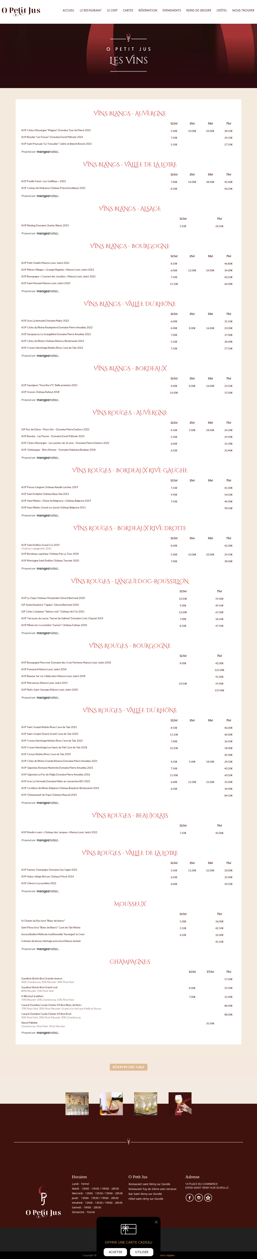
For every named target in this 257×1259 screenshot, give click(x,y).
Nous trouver (243, 10)
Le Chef (112, 10)
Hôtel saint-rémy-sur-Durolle (145, 1198)
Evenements (172, 10)
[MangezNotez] (208, 1200)
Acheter (115, 1252)
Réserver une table (128, 1067)
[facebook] (190, 1200)
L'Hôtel (222, 10)
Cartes (128, 10)
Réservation (147, 10)
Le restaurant (91, 10)
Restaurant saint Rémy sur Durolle (149, 1184)
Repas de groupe (198, 10)
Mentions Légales (164, 1255)
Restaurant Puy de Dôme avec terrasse (152, 1189)
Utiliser (141, 1252)
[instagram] (199, 1200)
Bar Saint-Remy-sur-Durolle (145, 1194)
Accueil (69, 10)
